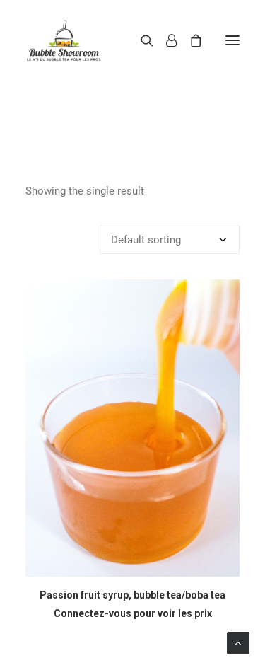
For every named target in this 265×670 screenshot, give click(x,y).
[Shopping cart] (189, 40)
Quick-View (222, 296)
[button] (232, 40)
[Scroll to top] (238, 642)
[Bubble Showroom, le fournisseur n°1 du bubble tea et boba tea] (63, 40)
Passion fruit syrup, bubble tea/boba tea (132, 595)
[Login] (165, 40)
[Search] (140, 40)
